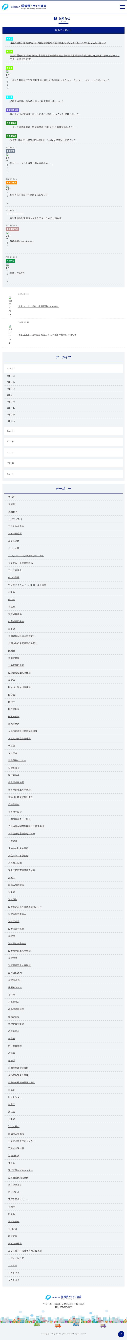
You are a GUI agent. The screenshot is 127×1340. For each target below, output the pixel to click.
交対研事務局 (15, 614)
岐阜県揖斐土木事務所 (19, 789)
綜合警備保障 (15, 1046)
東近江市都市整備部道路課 (90, 294)
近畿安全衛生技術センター (21, 1141)
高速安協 (10, 261)
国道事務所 (14, 716)
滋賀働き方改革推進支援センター (25, 907)
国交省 (9, 51)
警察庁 (11, 1104)
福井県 (11, 994)
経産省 (11, 1038)
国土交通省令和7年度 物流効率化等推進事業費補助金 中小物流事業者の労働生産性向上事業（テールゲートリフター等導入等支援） (65, 57)
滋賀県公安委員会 (17, 943)
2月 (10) (11, 414)
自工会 (11, 1090)
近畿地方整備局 (16, 1134)
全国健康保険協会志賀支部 (21, 636)
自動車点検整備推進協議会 (21, 1082)
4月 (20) (11, 401)
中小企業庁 (14, 577)
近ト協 (11, 1119)
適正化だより (15, 1192)
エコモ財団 (14, 541)
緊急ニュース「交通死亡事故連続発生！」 (31, 163)
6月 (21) (11, 388)
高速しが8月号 (17, 273)
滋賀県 (11, 936)
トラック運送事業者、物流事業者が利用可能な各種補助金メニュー (43, 127)
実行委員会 (14, 775)
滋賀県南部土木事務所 (19, 951)
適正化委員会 (15, 1185)
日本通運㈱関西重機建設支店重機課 (26, 826)
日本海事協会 (15, 811)
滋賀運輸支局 (12, 229)
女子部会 (12, 753)
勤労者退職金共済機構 (19, 672)
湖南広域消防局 (16, 885)
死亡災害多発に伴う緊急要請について (29, 195)
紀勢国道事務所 (16, 1009)
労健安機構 (14, 658)
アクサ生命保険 (16, 526)
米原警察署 (14, 1002)
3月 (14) (11, 408)
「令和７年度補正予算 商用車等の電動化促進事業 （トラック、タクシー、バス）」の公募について (59, 80)
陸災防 (11, 1214)
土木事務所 (14, 724)
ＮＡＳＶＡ (14, 1273)
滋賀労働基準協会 (17, 914)
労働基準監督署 (16, 665)
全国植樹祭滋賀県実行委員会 (22, 643)
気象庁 (11, 877)
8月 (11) (11, 376)
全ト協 (11, 629)
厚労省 (11, 680)
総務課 (11, 1060)
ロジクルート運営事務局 (20, 563)
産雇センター (15, 987)
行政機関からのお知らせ (22, 241)
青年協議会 (14, 1221)
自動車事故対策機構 (15, 214)
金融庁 (11, 1207)
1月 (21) (11, 421)
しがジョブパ (15, 519)
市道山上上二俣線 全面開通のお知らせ (38, 306)
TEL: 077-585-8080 (63, 1307)
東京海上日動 (15, 863)
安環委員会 (14, 768)
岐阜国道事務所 (16, 782)
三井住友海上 (15, 570)
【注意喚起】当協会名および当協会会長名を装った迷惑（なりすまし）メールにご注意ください (58, 42)
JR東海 (11, 504)
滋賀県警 (10, 151)
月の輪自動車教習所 (18, 848)
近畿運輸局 (11, 123)
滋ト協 (9, 39)
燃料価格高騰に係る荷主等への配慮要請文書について (37, 101)
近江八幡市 (14, 1126)
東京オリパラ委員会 (18, 855)
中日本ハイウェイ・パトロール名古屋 (27, 585)
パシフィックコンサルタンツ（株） (26, 555)
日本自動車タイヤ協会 (19, 819)
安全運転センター (17, 760)
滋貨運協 (12, 899)
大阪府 (11, 746)
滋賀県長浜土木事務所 (19, 965)
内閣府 (11, 650)
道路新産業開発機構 (18, 1177)
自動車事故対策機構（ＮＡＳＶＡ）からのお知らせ (35, 218)
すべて (11, 497)
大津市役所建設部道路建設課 (22, 731)
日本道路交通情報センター (21, 833)
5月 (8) (10, 395)
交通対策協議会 (16, 621)
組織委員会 (14, 1016)
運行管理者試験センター (20, 1170)
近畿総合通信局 (16, 1148)
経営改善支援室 (16, 1024)
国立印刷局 (14, 709)
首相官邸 (12, 1229)
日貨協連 (12, 841)
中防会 (11, 599)
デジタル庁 (14, 548)
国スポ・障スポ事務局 (19, 687)
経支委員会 (14, 1031)
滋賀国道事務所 (16, 929)
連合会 (11, 1163)
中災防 (11, 592)
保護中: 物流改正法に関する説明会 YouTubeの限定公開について (43, 140)
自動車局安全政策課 (18, 1075)
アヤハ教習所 (15, 533)
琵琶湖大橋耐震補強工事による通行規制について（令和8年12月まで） (45, 114)
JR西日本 (13, 511)
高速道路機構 (15, 1243)
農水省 (11, 1112)
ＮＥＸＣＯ (14, 1280)
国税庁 (11, 702)
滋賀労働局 (11, 182)
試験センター (15, 1097)
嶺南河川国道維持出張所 (20, 797)
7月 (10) (11, 382)
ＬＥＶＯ (12, 1265)
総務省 (11, 1053)
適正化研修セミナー (18, 1199)
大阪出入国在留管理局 (19, 738)
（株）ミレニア (16, 1258)
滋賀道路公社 (12, 110)
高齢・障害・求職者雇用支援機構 (25, 1251)
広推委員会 (14, 804)
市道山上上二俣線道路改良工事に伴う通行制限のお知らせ (47, 334)
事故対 (11, 607)
